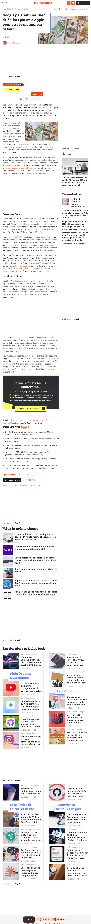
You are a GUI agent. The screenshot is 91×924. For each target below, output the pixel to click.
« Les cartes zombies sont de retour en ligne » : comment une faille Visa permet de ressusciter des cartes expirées (77, 679)
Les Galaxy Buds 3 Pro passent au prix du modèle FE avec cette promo (77, 818)
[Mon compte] (68, 3)
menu (4, 3)
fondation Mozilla (12, 165)
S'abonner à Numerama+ (29, 408)
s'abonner (84, 3)
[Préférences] (73, 3)
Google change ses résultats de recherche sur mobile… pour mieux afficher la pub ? (36, 593)
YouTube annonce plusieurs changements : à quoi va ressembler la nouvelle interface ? (31, 687)
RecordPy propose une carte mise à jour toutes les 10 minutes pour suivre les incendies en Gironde (75, 236)
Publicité (24, 485)
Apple (24, 427)
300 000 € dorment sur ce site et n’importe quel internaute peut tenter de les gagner (77, 736)
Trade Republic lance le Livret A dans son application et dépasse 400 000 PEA (76, 661)
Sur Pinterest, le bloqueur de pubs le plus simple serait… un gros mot (31, 854)
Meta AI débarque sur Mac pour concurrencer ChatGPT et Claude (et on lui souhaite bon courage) (30, 723)
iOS (15, 485)
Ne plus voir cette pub (11, 76)
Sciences (36, 485)
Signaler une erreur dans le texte (16, 474)
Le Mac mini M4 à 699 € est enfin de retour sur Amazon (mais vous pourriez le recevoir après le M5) (29, 453)
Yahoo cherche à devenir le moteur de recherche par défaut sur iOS (34, 547)
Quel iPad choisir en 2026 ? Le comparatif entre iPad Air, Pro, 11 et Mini (77, 836)
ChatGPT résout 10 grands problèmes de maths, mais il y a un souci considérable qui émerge (79, 203)
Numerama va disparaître (74, 244)
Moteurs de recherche (79, 9)
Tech (58, 9)
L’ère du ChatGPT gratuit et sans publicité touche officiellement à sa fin (31, 836)
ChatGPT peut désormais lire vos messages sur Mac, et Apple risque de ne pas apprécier (29, 433)
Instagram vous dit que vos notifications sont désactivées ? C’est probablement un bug (31, 740)
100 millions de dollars (18, 266)
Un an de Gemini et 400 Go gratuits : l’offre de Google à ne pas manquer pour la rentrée (31, 705)
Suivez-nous (37, 94)
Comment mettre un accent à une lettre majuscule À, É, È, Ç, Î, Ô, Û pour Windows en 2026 (75, 214)
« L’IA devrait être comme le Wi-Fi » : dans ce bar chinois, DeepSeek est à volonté (31, 818)
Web (65, 9)
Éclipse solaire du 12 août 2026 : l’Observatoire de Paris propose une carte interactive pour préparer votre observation (74, 225)
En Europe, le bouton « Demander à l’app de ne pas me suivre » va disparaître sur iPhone (77, 854)
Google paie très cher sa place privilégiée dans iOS (36, 570)
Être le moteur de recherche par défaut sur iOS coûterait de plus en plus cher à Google (35, 560)
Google (7, 485)
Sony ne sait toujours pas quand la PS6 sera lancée (31, 791)
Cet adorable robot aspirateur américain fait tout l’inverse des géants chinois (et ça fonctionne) (77, 872)
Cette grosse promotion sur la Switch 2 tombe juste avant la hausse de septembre (76, 719)
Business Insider (22, 281)
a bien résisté (16, 237)
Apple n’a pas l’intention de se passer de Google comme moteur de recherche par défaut (35, 583)
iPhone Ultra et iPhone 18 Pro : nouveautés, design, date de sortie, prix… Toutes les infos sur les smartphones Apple (31, 466)
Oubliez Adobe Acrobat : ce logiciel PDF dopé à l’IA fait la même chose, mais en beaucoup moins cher (35, 537)
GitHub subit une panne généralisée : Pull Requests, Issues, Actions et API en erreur (77, 792)
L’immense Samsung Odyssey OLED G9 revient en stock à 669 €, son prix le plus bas (31, 661)
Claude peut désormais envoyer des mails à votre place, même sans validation (77, 701)
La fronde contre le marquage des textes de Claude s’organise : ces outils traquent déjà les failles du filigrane (31, 872)
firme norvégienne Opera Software (18, 168)
